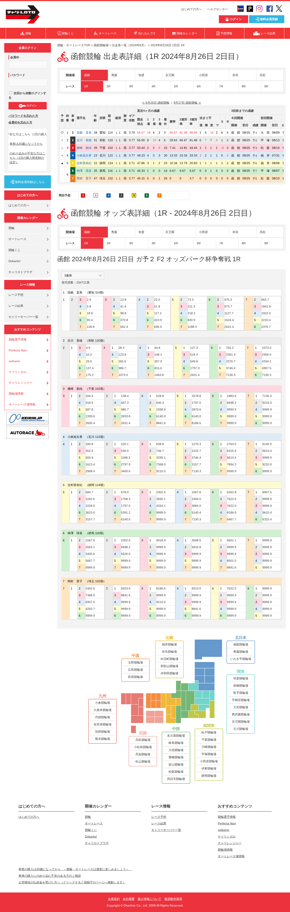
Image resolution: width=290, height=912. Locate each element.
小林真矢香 (84, 155)
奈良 (235, 75)
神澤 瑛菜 (84, 170)
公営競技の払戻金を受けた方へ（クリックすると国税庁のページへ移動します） (71, 882)
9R (266, 86)
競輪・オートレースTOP (73, 45)
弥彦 (141, 75)
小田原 (203, 75)
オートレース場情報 (22, 404)
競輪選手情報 (18, 339)
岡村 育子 (84, 178)
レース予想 (15, 294)
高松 (263, 75)
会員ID (14, 57)
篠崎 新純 (84, 147)
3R (131, 86)
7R (221, 86)
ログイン (31, 105)
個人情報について (149, 899)
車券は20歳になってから (26, 143)
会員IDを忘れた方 (20, 122)
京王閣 (169, 75)
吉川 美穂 (84, 140)
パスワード (17, 75)
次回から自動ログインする (27, 95)
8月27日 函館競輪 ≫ (187, 102)
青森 (114, 75)
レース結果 (15, 305)
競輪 (11, 228)
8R (244, 86)
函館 (87, 75)
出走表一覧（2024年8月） (129, 45)
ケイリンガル (18, 372)
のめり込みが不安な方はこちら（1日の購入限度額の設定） (27, 158)
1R (86, 86)
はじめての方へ (191, 9)
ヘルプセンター (217, 9)
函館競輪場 (101, 45)
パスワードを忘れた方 (23, 115)
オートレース (17, 239)
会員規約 (114, 899)
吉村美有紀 (84, 163)
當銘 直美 (84, 132)
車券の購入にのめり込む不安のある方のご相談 (49, 875)
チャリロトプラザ (20, 272)
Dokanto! (14, 261)
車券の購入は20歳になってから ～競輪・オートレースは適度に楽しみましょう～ (75, 869)
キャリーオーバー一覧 (23, 316)
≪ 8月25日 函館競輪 (155, 102)
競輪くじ (14, 250)
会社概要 (129, 899)
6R (199, 86)
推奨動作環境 (173, 899)
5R (176, 86)
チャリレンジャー (20, 382)
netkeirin (14, 361)
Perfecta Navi (18, 350)
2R (108, 86)
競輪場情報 (16, 393)
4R (153, 86)
